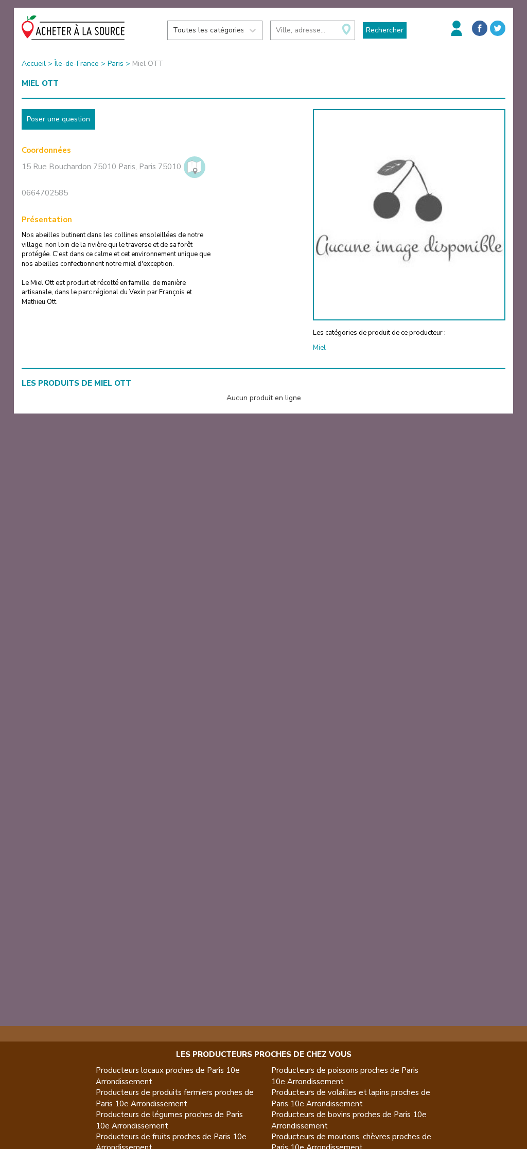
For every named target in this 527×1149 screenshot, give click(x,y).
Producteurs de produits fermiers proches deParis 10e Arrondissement (175, 1097)
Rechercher (384, 30)
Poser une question (58, 119)
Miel (319, 347)
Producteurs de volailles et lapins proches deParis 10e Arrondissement (350, 1097)
